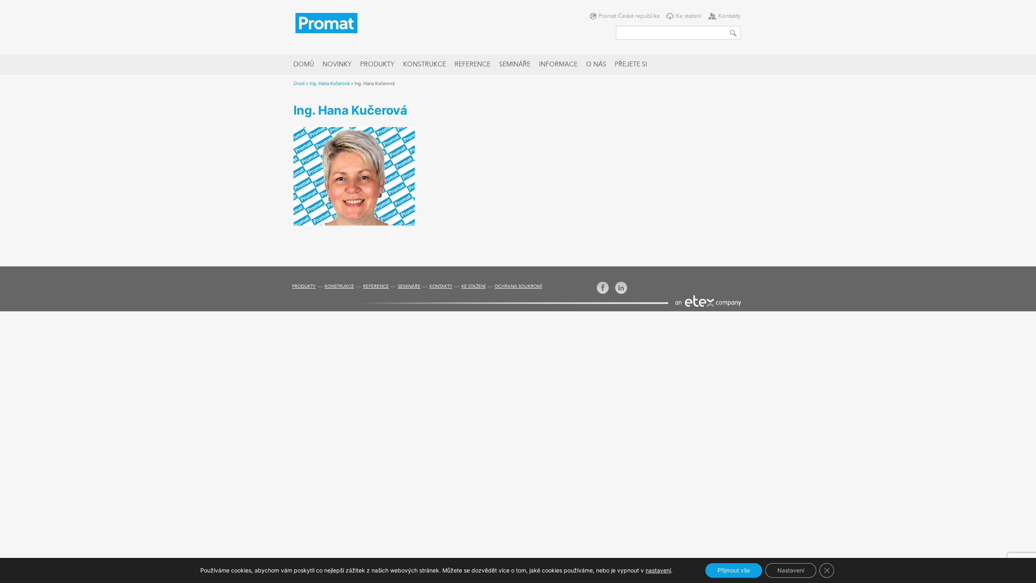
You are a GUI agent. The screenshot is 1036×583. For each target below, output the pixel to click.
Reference (472, 65)
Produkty (377, 65)
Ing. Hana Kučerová (330, 83)
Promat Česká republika (629, 16)
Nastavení (790, 570)
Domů (303, 65)
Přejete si (631, 65)
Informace (558, 65)
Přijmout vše (734, 570)
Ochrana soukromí (518, 287)
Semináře (515, 65)
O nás (596, 65)
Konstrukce (424, 65)
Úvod (299, 83)
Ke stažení (689, 16)
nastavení (658, 570)
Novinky (337, 65)
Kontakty (729, 16)
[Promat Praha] (326, 22)
